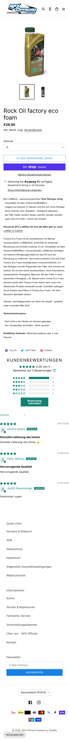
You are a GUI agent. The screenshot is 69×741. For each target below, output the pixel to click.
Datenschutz (14, 549)
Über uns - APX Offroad (21, 633)
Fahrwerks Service (18, 615)
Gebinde (8, 141)
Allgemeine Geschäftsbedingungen (29, 566)
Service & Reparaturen (20, 607)
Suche (10, 598)
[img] (8, 424)
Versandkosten (33, 130)
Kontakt (11, 642)
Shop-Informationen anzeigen (25, 190)
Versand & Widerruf (19, 531)
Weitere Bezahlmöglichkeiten (34, 174)
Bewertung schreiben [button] (34, 402)
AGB (9, 540)
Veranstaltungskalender (21, 624)
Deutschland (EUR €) (33, 692)
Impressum (13, 557)
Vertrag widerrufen (14, 735)
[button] (19, 378)
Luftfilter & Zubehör (13, 230)
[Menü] (63, 9)
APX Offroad (28, 730)
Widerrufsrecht (16, 575)
